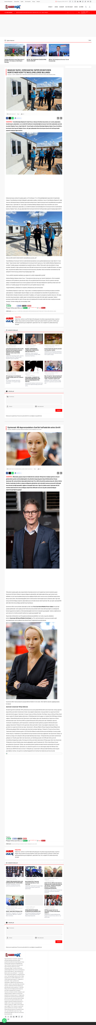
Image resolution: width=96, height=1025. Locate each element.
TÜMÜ (89, 40)
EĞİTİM (30, 906)
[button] (4, 1020)
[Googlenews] (90, 1)
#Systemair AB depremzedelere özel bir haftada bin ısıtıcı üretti (24, 843)
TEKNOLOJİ (27, 878)
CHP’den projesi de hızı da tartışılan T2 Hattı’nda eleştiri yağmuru (52, 911)
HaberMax (18, 317)
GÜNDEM (11, 345)
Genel (7, 345)
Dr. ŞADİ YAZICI (20, 311)
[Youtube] (80, 1)
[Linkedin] (78, 1)
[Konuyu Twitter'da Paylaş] (10, 118)
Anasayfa (9, 74)
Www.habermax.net (10, 908)
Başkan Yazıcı (13, 311)
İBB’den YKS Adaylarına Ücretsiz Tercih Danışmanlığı (59, 60)
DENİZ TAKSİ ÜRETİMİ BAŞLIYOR (14, 911)
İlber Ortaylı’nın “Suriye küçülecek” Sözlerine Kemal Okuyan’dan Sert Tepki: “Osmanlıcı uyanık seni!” (53, 377)
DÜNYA (45, 372)
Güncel (34, 878)
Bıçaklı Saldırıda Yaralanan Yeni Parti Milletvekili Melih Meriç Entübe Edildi (32, 12)
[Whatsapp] (83, 1)
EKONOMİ (27, 345)
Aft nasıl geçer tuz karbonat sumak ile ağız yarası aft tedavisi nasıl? (14, 377)
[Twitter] (73, 1)
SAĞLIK (14, 345)
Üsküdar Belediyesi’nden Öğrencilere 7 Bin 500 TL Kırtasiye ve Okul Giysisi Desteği (14, 61)
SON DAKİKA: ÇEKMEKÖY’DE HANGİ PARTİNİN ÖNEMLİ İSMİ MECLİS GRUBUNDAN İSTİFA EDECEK (32, 379)
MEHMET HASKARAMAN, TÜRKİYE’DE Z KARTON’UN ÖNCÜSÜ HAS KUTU (31, 350)
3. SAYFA (13, 74)
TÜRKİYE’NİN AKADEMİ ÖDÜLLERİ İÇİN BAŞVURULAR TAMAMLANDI (14, 882)
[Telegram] (88, 1)
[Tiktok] (85, 1)
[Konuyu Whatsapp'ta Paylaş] (12, 118)
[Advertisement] (48, 25)
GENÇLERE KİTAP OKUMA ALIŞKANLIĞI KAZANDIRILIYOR (33, 910)
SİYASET (34, 372)
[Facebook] (70, 1)
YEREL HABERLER (55, 345)
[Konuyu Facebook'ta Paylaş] (7, 118)
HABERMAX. (9, 121)
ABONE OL (19, 118)
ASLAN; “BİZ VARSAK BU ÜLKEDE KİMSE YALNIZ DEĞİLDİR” (36, 60)
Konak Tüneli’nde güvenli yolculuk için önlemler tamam (53, 349)
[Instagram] (75, 1)
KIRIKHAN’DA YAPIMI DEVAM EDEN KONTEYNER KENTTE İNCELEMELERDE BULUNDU (39, 311)
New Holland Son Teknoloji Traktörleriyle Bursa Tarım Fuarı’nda (32, 883)
